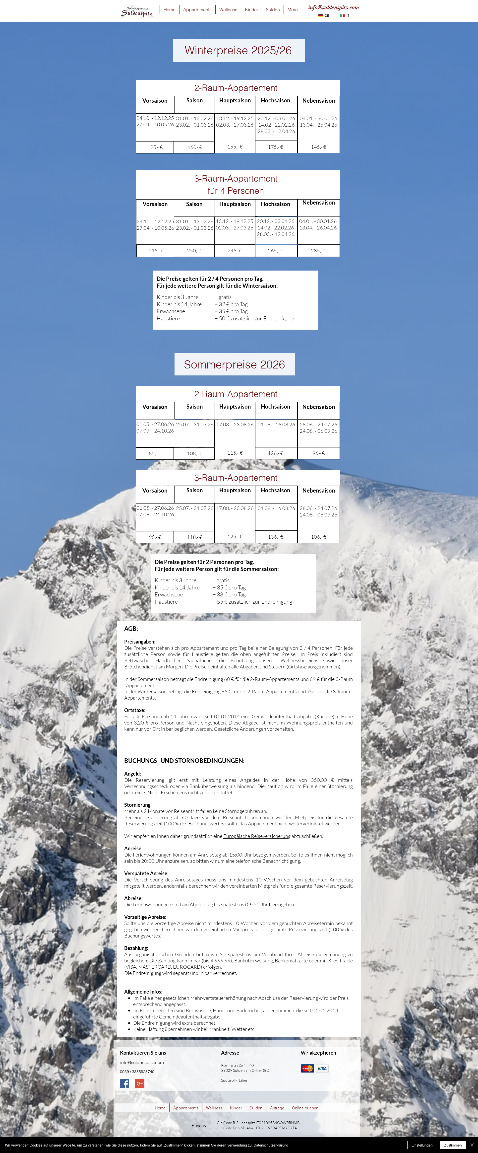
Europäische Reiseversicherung (257, 836)
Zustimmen (453, 1145)
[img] (307, 1068)
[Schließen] (472, 1145)
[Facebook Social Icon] (124, 1083)
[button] (197, 9)
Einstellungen (422, 1145)
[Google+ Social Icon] (139, 1083)
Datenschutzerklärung (271, 1145)
